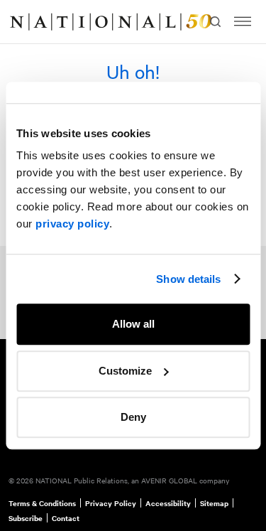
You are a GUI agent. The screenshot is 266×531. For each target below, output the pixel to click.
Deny (133, 417)
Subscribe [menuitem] (26, 518)
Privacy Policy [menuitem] (110, 503)
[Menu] (242, 21)
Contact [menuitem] (65, 518)
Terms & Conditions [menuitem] (42, 503)
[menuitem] (26, 22)
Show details (188, 279)
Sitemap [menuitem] (214, 503)
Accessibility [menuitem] (168, 503)
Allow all (133, 324)
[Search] (214, 21)
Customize (125, 371)
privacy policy (72, 224)
